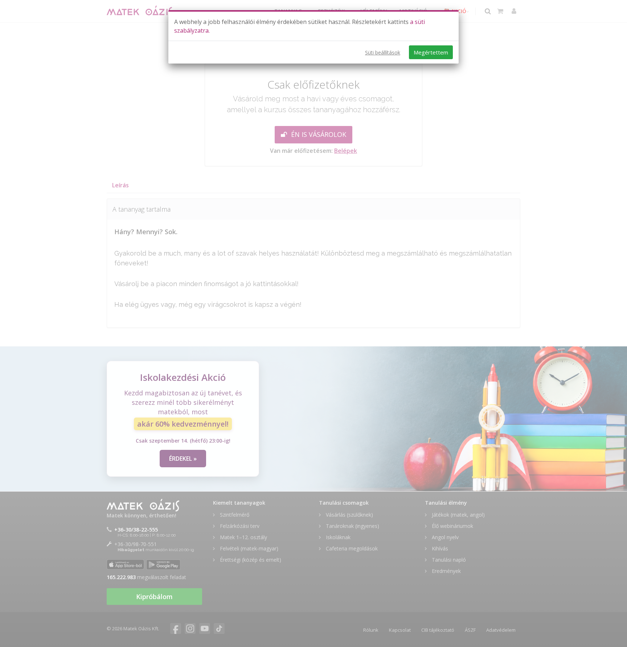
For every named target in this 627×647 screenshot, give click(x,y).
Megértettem (431, 52)
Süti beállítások (382, 52)
